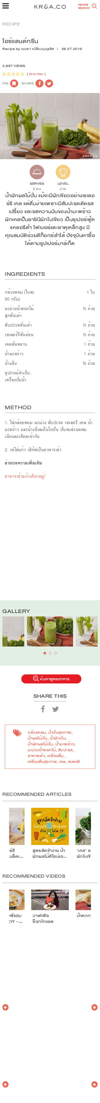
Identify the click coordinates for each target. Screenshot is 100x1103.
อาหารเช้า (36, 756)
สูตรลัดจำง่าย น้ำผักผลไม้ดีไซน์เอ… (50, 853)
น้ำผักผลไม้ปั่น (40, 744)
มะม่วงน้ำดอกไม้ (42, 750)
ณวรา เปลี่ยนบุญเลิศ (37, 49)
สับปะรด (65, 750)
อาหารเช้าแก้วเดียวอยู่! (25, 476)
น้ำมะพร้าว (65, 744)
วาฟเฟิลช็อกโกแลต (43, 918)
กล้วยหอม (37, 732)
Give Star (36, 74)
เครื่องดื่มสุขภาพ (42, 761)
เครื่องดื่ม (55, 756)
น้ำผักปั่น (58, 738)
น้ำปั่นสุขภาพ (59, 732)
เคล (62, 761)
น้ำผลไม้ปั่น (37, 738)
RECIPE (11, 24)
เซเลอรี (74, 761)
